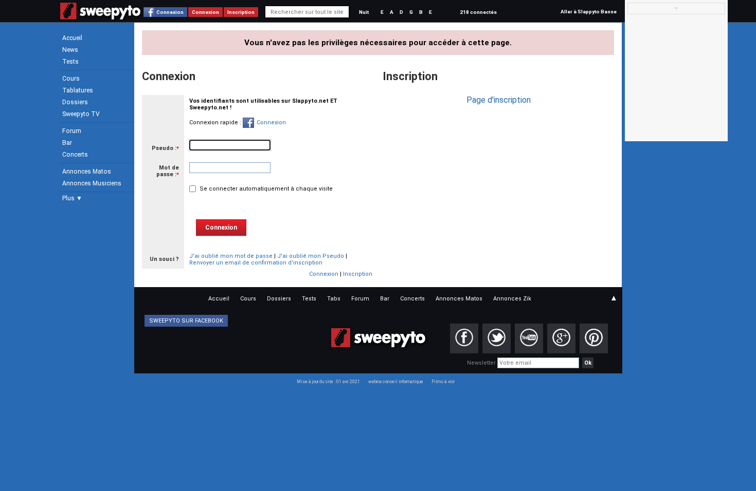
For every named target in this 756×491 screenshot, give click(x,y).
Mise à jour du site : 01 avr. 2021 (328, 381)
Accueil (72, 38)
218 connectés (478, 12)
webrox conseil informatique (395, 381)
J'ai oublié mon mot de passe (231, 256)
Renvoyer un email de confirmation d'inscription (255, 262)
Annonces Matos (86, 171)
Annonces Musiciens (91, 183)
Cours (71, 78)
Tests (70, 61)
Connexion (170, 12)
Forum (71, 131)
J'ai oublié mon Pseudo (310, 256)
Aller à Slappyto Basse (589, 11)
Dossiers (75, 102)
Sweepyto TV (81, 114)
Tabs (333, 298)
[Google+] (561, 338)
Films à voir (443, 381)
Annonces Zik (512, 298)
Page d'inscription (498, 100)
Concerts (75, 154)
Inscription (241, 12)
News (70, 49)
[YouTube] (529, 338)
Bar (67, 142)
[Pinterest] (594, 338)
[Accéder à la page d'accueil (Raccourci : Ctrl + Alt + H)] (100, 16)
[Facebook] (464, 338)
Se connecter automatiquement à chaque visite (265, 188)
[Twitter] (496, 338)
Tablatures (77, 90)
